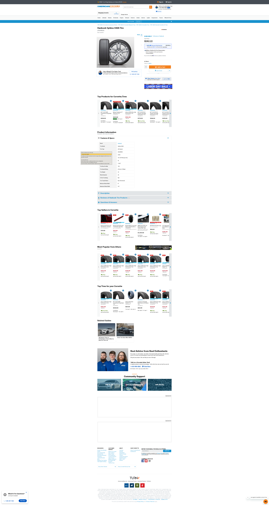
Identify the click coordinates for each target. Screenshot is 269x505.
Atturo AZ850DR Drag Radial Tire (167, 267)
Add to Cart (161, 67)
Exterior (133, 17)
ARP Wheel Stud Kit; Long (155, 226)
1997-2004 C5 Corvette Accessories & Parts (107, 24)
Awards (121, 451)
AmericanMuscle (122, 481)
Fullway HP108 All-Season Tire (129, 303)
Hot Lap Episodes (101, 452)
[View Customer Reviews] (148, 36)
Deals (99, 17)
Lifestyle (104, 17)
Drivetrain (115, 17)
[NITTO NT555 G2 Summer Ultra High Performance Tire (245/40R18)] (168, 105)
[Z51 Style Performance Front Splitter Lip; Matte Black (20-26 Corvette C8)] (168, 218)
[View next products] (170, 113)
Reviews (121, 460)
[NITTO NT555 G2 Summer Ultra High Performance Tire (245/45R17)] (143, 105)
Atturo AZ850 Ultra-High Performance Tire (130, 113)
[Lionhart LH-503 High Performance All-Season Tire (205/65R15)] (143, 295)
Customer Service (112, 456)
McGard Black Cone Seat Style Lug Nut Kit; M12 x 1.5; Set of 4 (130, 227)
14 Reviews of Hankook (158, 36)
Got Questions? (111, 455)
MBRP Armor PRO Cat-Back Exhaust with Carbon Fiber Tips (143, 228)
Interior (143, 17)
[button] (158, 11)
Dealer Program (122, 457)
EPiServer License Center (105, 163)
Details (124, 2)
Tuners (161, 17)
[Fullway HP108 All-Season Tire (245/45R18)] (131, 295)
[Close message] (171, 21)
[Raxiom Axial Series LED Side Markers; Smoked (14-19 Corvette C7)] (106, 218)
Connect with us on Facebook (143, 461)
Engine (121, 17)
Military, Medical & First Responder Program (112, 460)
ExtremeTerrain (142, 481)
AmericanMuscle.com (108, 6)
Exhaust (127, 17)
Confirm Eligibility (149, 53)
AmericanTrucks (132, 481)
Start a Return (111, 452)
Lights (148, 17)
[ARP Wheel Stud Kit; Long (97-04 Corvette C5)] (155, 218)
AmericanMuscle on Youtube (146, 461)
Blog (98, 459)
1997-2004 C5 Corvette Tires (142, 24)
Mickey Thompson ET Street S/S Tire (118, 113)
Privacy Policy (160, 453)
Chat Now (22, 500)
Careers (121, 455)
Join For (166, 79)
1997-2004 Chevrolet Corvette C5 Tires (159, 24)
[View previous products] (98, 113)
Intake (138, 17)
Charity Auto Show (123, 456)
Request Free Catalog (102, 460)
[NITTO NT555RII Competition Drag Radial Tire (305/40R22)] (118, 295)
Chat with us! (111, 457)
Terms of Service (150, 501)
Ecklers (149, 481)
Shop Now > (138, 21)
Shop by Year (100, 454)
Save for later (159, 70)
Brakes (110, 17)
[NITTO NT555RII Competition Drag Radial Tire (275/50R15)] (106, 105)
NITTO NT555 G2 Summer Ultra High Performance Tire (142, 114)
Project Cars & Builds (101, 450)
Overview (121, 450)
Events (98, 451)
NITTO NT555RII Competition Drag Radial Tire (106, 114)
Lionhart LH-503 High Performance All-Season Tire (143, 303)
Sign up (167, 450)
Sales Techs (122, 459)
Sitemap (135, 499)
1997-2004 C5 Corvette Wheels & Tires (126, 24)
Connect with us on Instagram (149, 461)
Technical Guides (101, 457)
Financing (99, 456)
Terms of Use (111, 462)
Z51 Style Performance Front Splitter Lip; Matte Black (167, 227)
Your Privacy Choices (154, 499)
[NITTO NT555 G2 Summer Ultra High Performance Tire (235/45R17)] (155, 105)
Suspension (154, 17)
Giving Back (121, 452)
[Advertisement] (134, 407)
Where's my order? (112, 451)
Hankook (120, 143)
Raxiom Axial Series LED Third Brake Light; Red (118, 227)
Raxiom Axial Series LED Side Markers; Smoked (106, 227)
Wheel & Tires (168, 17)
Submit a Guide (122, 454)
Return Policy (111, 454)
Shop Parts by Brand (101, 455)
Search (150, 7)
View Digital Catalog (101, 461)
